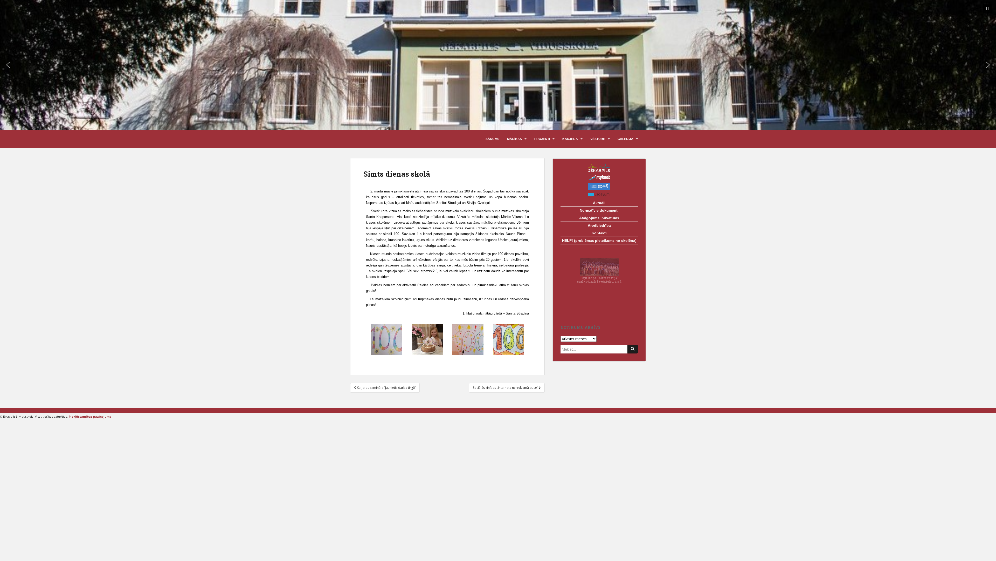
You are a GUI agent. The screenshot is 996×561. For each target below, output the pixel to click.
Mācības (514, 139)
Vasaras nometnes (599, 309)
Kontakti (599, 233)
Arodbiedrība (599, 225)
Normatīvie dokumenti (599, 210)
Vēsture (597, 139)
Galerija (625, 139)
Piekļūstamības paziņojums (90, 416)
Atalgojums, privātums (599, 218)
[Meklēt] (632, 349)
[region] (498, 65)
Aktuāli (599, 203)
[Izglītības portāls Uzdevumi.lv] (599, 195)
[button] (987, 8)
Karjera (570, 139)
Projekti (542, 139)
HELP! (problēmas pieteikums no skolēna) (599, 240)
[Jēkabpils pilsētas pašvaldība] (599, 168)
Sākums (492, 139)
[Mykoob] (599, 177)
